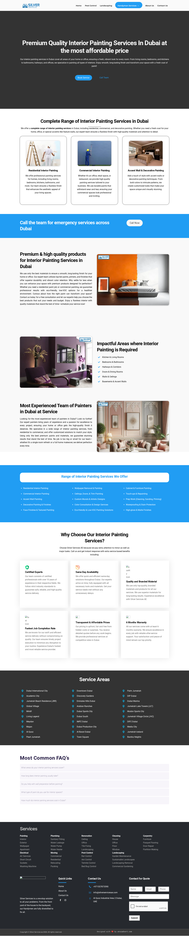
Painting (24, 836)
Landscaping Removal (122, 863)
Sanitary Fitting (58, 839)
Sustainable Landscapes (123, 859)
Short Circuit (25, 859)
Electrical (24, 853)
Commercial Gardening (122, 866)
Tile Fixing (86, 846)
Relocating (55, 863)
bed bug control (89, 866)
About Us (149, 5)
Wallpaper (24, 846)
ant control (87, 859)
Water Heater (56, 849)
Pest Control (91, 5)
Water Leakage (57, 842)
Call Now (135, 222)
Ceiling (85, 839)
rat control (87, 856)
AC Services (25, 856)
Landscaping (106, 5)
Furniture (147, 839)
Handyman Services (127, 5)
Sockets (23, 863)
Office (84, 842)
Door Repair (148, 846)
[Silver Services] (30, 8)
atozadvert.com (125, 932)
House (115, 839)
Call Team (104, 77)
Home (79, 5)
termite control (88, 863)
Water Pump (56, 846)
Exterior (23, 842)
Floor (114, 846)
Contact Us (162, 5)
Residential (56, 859)
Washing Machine (28, 866)
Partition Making (150, 849)
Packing (54, 866)
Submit (134, 918)
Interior (23, 839)
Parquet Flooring (150, 842)
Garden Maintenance (121, 856)
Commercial (56, 856)
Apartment (24, 849)
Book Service (83, 77)
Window (116, 849)
